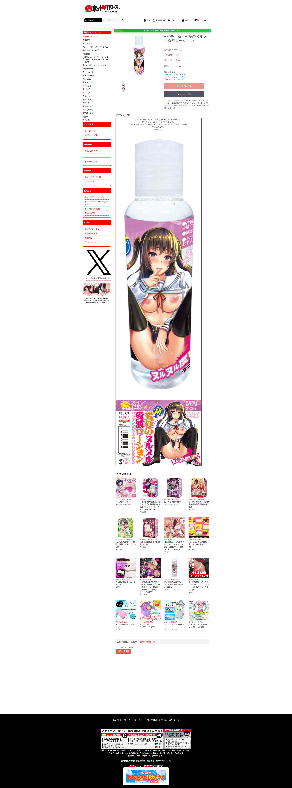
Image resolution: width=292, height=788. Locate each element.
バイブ (87, 93)
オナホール (89, 75)
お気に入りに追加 (184, 94)
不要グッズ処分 (91, 161)
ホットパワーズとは (93, 177)
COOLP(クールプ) (91, 50)
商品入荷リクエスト (93, 151)
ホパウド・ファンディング (95, 65)
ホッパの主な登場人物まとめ (98, 278)
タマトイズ (180, 74)
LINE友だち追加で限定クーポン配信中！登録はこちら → (162, 30)
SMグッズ (88, 110)
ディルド (88, 99)
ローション (89, 86)
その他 (87, 120)
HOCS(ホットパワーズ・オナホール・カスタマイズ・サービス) (96, 59)
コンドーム (89, 89)
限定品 (87, 54)
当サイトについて (92, 242)
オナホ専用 (180, 77)
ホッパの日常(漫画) (92, 209)
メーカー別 (89, 72)
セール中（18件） (91, 37)
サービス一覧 (90, 131)
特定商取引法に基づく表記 (157, 720)
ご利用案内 (89, 181)
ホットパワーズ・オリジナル (96, 47)
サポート (88, 106)
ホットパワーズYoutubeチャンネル (96, 203)
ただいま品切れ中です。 (184, 86)
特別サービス (89, 69)
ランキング (89, 43)
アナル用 (179, 80)
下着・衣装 (89, 113)
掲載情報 (88, 238)
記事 (86, 117)
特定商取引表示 (91, 233)
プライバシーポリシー (94, 229)
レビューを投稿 (123, 651)
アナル (87, 103)
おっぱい (88, 79)
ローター (88, 96)
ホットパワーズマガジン (95, 197)
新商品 (87, 40)
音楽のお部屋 (90, 213)
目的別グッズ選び (92, 135)
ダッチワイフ (89, 82)
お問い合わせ (174, 720)
